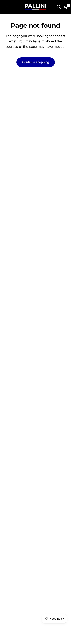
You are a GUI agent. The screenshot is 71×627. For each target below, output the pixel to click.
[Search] (58, 7)
